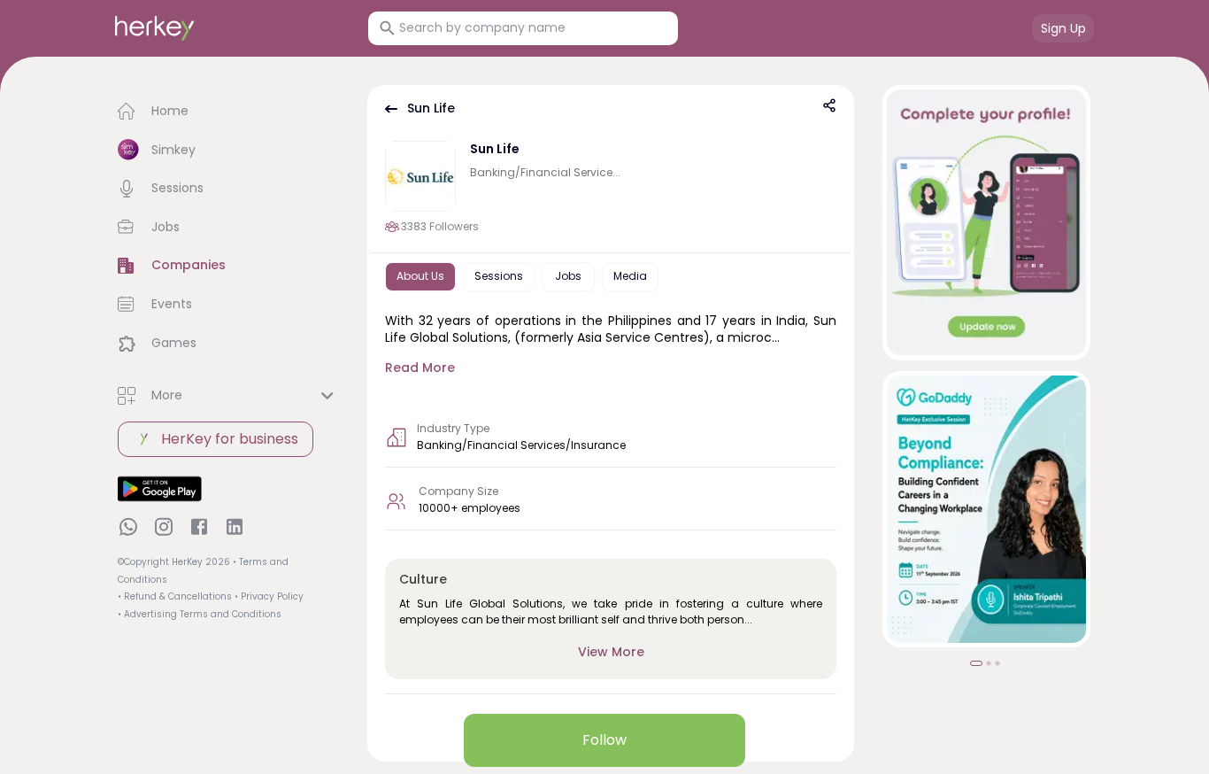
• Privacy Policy (269, 596)
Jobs (568, 275)
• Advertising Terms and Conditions (199, 614)
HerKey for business (229, 439)
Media (630, 275)
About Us (420, 275)
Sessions (498, 275)
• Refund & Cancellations (175, 596)
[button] (228, 111)
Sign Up (1063, 28)
